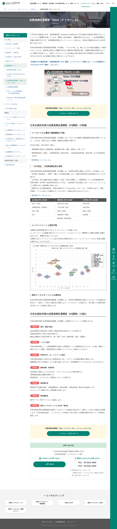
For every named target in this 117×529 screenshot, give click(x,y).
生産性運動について (35, 3)
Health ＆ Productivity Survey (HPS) (16, 75)
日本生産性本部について (62, 3)
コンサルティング (85, 3)
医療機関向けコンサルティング (15, 134)
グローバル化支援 (11, 104)
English (108, 3)
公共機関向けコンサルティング (15, 130)
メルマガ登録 (113, 266)
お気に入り (113, 272)
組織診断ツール (11, 65)
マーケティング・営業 (13, 48)
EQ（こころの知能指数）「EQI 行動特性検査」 (15, 92)
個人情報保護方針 (60, 522)
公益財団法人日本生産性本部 (11, 3)
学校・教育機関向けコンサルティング (15, 146)
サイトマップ (71, 522)
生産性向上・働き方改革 (13, 57)
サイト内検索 (113, 3)
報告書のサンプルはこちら (41, 195)
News (102, 3)
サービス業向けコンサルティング (15, 125)
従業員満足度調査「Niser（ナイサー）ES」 (16, 81)
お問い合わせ (113, 279)
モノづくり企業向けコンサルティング (15, 118)
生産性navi (113, 259)
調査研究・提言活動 (48, 3)
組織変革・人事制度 (12, 52)
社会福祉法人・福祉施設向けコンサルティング (15, 140)
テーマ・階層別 (113, 252)
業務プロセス (10, 61)
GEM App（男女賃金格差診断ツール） (16, 99)
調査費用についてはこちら (41, 160)
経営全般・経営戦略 (12, 44)
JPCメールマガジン (47, 522)
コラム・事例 (95, 3)
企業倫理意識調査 (12, 87)
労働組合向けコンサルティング (15, 156)
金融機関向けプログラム (13, 152)
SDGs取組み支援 (11, 108)
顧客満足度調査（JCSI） (15, 70)
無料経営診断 (10, 165)
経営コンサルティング (13, 35)
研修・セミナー (74, 3)
